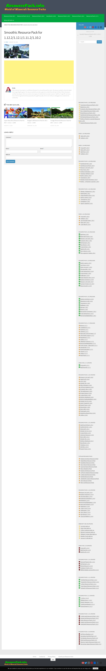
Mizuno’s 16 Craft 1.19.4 (86, 282)
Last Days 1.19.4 (84, 265)
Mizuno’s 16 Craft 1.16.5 (86, 377)
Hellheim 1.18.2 (84, 305)
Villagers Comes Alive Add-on (89, 534)
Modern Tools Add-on (87, 536)
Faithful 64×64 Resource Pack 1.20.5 (90, 115)
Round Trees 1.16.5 (85, 405)
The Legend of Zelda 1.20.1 (87, 253)
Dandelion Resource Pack (87, 463)
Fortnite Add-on (85, 526)
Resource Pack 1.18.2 (78, 16)
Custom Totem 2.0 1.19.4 (87, 284)
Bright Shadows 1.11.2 (87, 602)
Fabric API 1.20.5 (84, 136)
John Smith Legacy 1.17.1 (87, 335)
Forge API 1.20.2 (84, 216)
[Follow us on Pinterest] (93, 27)
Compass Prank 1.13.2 (86, 568)
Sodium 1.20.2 (84, 218)
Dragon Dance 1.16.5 (86, 393)
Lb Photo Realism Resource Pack (89, 472)
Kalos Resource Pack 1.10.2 (88, 620)
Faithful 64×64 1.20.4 (86, 163)
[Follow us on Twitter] (88, 27)
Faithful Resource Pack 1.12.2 (89, 580)
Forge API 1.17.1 (84, 365)
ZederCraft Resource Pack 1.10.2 (90, 622)
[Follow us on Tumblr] (98, 27)
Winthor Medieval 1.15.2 (86, 441)
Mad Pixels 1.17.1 (85, 355)
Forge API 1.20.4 (84, 148)
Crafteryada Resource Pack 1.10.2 (90, 616)
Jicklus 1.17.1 (84, 339)
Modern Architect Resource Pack (89, 459)
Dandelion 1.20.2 (85, 201)
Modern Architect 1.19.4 (87, 279)
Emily (7, 42)
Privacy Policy (51, 656)
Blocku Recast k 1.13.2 (86, 566)
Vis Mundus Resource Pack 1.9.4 (89, 638)
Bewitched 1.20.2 (85, 193)
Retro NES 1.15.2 (84, 437)
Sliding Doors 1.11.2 (86, 600)
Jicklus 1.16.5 (84, 415)
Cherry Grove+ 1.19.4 (86, 267)
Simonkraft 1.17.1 (85, 347)
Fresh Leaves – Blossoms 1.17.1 (88, 345)
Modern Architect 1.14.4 (86, 494)
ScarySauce (84, 586)
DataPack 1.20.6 (51, 16)
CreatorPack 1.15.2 (85, 433)
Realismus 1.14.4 (85, 506)
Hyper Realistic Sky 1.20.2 (88, 195)
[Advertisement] (39, 72)
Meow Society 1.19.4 (86, 286)
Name (8, 148)
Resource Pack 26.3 (9, 16)
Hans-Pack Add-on (86, 528)
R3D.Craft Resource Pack (87, 482)
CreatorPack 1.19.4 (85, 273)
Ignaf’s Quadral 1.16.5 (86, 403)
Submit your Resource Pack (65, 656)
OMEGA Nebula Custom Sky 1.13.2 (89, 570)
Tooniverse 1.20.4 (85, 177)
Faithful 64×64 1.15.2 (86, 427)
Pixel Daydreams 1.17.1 (86, 349)
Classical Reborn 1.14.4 (86, 516)
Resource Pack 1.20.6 (38, 16)
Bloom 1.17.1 (83, 325)
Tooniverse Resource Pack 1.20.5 (89, 105)
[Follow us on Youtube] (85, 27)
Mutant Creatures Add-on (88, 532)
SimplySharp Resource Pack (87, 461)
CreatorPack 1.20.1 (85, 247)
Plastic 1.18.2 (84, 309)
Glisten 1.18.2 (84, 307)
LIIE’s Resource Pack (86, 480)
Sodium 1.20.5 (84, 138)
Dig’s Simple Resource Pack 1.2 (88, 111)
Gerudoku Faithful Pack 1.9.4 (88, 636)
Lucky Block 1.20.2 (85, 224)
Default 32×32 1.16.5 (86, 401)
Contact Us (42, 656)
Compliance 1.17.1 (85, 327)
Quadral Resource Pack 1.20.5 (88, 123)
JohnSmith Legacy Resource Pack (89, 478)
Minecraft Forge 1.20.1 (86, 236)
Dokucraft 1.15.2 (85, 429)
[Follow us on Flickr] (96, 27)
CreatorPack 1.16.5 (85, 395)
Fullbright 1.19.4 (84, 275)
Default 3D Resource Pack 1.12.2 (90, 588)
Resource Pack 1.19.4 (64, 16)
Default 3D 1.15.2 (85, 439)
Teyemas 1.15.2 (84, 445)
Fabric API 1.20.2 (84, 222)
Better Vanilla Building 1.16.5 (88, 399)
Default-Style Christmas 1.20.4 (88, 179)
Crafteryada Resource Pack (87, 474)
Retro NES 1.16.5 (85, 409)
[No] (104, 669)
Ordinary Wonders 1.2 (86, 171)
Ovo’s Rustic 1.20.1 (85, 251)
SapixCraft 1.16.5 (85, 379)
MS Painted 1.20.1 (85, 243)
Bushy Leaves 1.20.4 (85, 175)
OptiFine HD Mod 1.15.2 (86, 425)
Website (8, 154)
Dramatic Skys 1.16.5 (86, 389)
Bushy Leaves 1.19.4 (85, 263)
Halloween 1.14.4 (85, 510)
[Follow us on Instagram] (90, 27)
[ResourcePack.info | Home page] (25, 7)
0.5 (98, 111)
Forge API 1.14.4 (84, 548)
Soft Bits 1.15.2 (84, 447)
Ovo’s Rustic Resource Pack (87, 465)
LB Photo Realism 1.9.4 (87, 634)
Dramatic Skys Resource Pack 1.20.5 (90, 109)
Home (34, 656)
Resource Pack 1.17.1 (92, 16)
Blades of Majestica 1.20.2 (88, 191)
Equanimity (84, 582)
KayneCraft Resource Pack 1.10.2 (90, 618)
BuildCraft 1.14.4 (85, 552)
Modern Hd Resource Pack (87, 471)
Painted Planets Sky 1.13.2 (87, 562)
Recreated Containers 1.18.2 (88, 311)
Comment (9, 137)
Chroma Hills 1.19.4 (85, 269)
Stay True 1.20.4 (84, 169)
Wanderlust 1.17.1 (85, 337)
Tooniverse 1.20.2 (85, 199)
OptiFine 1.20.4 (84, 152)
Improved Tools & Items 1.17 (88, 333)
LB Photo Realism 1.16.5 (86, 387)
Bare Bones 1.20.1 (85, 245)
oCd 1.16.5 (83, 381)
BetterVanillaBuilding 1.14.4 (88, 502)
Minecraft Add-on (9, 20)
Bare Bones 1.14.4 (85, 514)
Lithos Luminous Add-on (87, 530)
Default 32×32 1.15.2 (86, 431)
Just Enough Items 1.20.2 (87, 220)
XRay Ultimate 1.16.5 (86, 385)
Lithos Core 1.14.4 (85, 508)
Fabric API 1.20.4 (84, 150)
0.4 (93, 171)
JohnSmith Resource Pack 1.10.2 (90, 624)
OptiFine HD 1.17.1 (85, 367)
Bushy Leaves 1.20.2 (86, 197)
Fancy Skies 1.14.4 (85, 512)
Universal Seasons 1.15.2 (87, 435)
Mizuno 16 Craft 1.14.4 (86, 492)
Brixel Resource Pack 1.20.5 (87, 113)
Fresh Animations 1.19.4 (86, 271)
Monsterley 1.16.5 (85, 407)
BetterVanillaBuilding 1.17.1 (88, 343)
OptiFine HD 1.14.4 (85, 550)
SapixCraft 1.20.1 (85, 249)
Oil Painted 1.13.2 (85, 564)
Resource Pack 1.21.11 (23, 16)
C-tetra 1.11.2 (85, 598)
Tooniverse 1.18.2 (85, 303)
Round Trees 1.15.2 (85, 449)
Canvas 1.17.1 (84, 351)
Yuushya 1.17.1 (84, 329)
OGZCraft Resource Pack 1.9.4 (89, 640)
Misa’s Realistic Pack (86, 469)
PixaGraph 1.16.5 (85, 411)
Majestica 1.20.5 (84, 107)
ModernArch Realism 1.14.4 (87, 498)
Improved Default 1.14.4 (86, 504)
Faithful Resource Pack (86, 476)
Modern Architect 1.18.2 (87, 299)
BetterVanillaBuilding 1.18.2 (88, 315)
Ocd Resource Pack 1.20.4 (87, 165)
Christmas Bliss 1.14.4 (86, 496)
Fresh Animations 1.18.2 (86, 313)
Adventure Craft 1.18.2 (86, 301)
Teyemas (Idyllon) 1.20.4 (87, 173)
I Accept (95, 668)
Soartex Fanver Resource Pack (88, 467)
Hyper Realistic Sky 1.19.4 (87, 277)
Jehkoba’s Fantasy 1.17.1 (87, 341)
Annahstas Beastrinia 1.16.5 (88, 413)
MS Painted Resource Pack (87, 117)
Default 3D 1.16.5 (85, 383)
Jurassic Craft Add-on (87, 538)
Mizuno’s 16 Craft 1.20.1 (86, 238)
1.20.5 (96, 117)
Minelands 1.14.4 (84, 500)
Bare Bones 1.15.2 (85, 443)
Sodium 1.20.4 (84, 154)
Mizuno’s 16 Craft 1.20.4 (86, 167)
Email (42, 148)
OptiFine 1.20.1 (84, 234)
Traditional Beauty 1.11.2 (88, 604)
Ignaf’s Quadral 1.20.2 (87, 203)
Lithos (83, 584)
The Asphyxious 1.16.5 (86, 391)
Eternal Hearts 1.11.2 (86, 606)
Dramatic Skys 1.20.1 (86, 240)
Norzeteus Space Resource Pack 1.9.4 (91, 644)
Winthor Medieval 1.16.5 (87, 397)
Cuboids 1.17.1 (84, 331)
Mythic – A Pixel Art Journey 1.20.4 (89, 181)
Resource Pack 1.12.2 (93, 582)
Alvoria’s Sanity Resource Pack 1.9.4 (90, 642)
